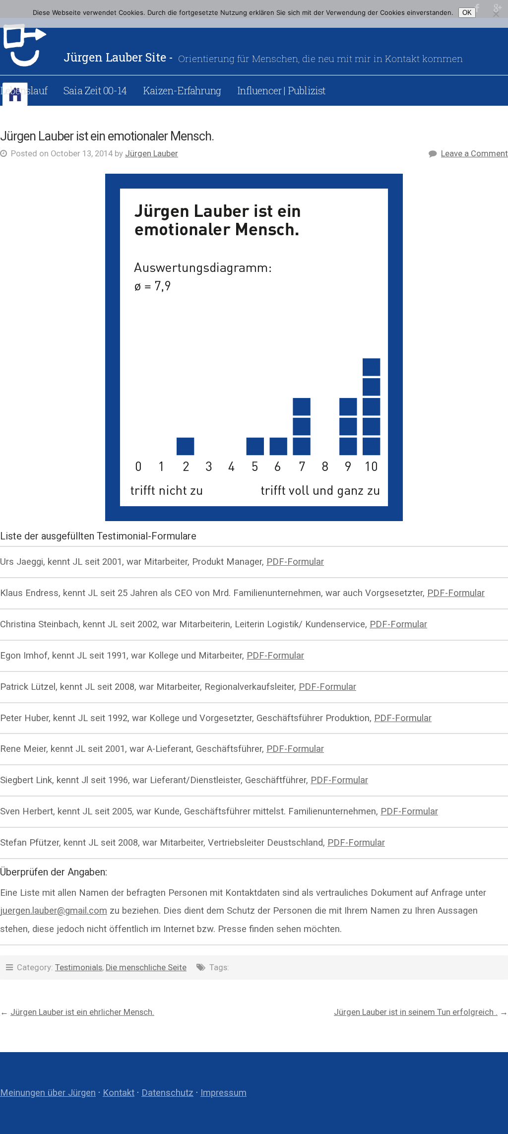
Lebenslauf (23, 90)
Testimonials (78, 967)
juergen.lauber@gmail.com (53, 910)
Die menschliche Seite (146, 967)
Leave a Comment (474, 153)
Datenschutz (167, 1092)
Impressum (223, 1092)
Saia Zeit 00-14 (95, 90)
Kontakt (118, 1092)
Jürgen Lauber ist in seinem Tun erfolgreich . (416, 1012)
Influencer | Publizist (281, 90)
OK (467, 12)
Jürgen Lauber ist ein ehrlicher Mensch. (82, 1012)
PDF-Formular (295, 561)
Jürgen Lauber (151, 153)
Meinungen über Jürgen (48, 1092)
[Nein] (496, 14)
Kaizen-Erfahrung (182, 90)
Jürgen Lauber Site (32, 45)
